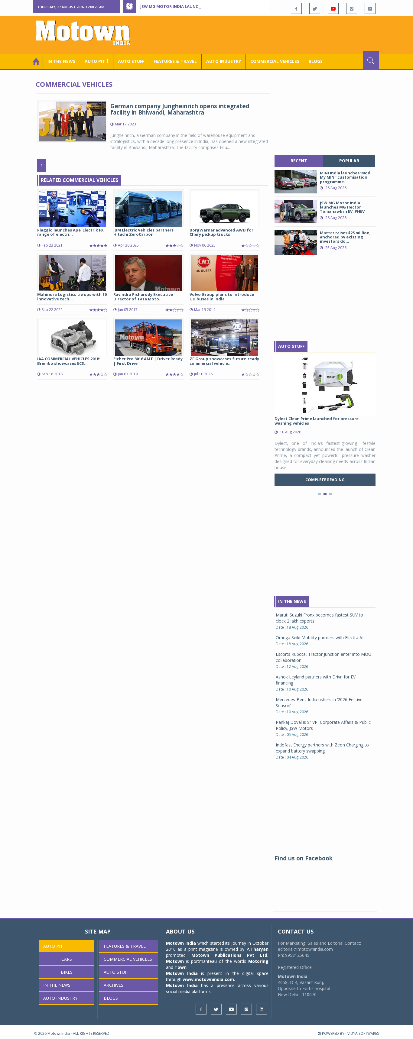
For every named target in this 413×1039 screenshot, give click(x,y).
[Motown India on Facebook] (296, 8)
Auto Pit (53, 946)
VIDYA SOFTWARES (363, 1033)
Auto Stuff (131, 61)
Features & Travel (175, 61)
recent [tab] (299, 160)
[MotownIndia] (87, 32)
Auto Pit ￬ (97, 61)
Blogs (316, 61)
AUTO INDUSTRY (223, 61)
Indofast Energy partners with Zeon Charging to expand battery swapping (322, 748)
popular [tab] (349, 160)
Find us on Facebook (304, 858)
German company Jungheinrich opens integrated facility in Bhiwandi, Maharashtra (179, 109)
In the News (61, 61)
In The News (292, 601)
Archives (113, 985)
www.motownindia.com (208, 979)
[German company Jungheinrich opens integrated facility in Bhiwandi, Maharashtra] (72, 121)
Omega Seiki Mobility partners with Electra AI (319, 637)
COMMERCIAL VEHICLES (274, 61)
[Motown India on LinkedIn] (370, 8)
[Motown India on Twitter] (314, 8)
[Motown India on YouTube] (333, 8)
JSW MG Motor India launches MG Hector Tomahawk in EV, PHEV (209, 6)
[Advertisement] (269, 34)
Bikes (67, 972)
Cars (66, 959)
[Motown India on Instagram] (351, 8)
